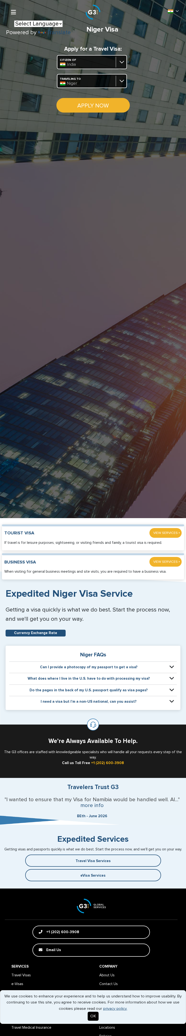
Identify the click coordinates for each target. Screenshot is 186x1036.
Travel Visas (21, 975)
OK (93, 1016)
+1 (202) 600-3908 (107, 763)
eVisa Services (93, 875)
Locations (107, 1027)
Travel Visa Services (93, 861)
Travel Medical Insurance (31, 1027)
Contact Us (108, 984)
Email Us (53, 950)
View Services (166, 533)
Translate (59, 32)
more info (92, 805)
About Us (107, 975)
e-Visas (17, 984)
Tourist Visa (19, 533)
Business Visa (20, 562)
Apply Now (93, 106)
